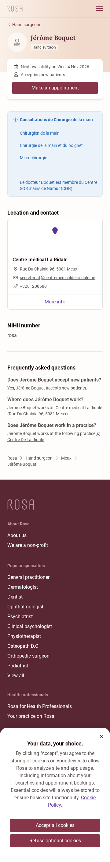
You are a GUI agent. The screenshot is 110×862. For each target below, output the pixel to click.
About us (17, 535)
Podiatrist (17, 666)
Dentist (15, 597)
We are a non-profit (27, 545)
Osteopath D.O (22, 646)
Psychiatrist (20, 616)
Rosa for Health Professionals (39, 706)
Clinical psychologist (29, 626)
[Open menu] (99, 8)
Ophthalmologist (25, 607)
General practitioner (28, 577)
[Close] (101, 736)
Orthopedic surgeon (28, 656)
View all (15, 675)
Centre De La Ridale (25, 439)
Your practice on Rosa (30, 716)
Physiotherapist (24, 636)
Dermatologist (22, 587)
